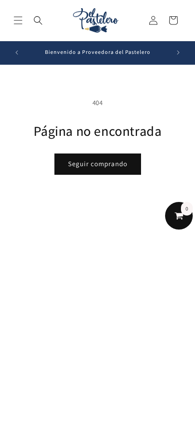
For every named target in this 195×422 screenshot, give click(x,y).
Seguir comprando (97, 163)
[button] (18, 20)
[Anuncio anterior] (17, 52)
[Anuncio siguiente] (178, 52)
